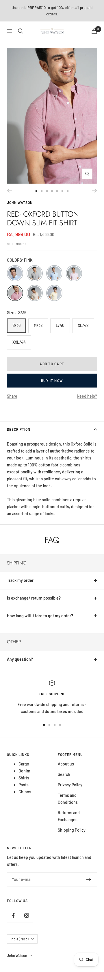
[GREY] (35, 273)
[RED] (74, 273)
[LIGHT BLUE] (54, 273)
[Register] (88, 879)
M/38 (38, 325)
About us (66, 763)
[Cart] (94, 31)
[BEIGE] (35, 293)
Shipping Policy (72, 830)
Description (18, 429)
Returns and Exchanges (69, 816)
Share (12, 396)
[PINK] (15, 293)
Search (64, 774)
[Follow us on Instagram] (26, 915)
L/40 (60, 325)
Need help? (87, 396)
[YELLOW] (54, 293)
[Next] (94, 191)
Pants (23, 784)
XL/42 (83, 325)
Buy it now (52, 381)
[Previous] (9, 191)
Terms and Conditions (68, 799)
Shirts (23, 777)
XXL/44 (19, 342)
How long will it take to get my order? (40, 615)
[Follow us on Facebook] (13, 915)
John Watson (20, 202)
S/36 (16, 325)
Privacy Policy (70, 784)
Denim (24, 770)
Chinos (24, 791)
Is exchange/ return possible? (34, 597)
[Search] (20, 31)
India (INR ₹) (19, 939)
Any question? (20, 659)
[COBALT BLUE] (15, 273)
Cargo (23, 763)
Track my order (20, 580)
